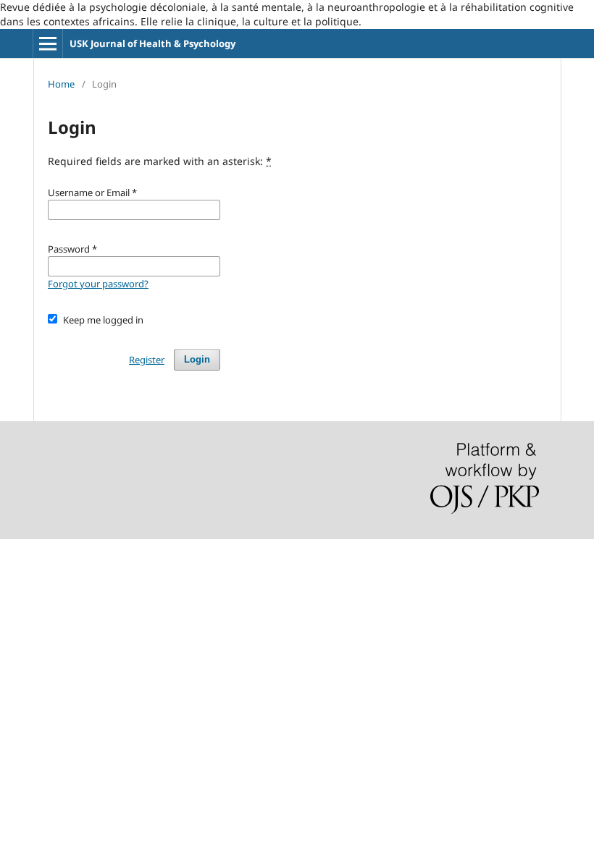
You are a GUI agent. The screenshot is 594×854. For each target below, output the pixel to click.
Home (61, 83)
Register (146, 359)
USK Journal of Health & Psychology (152, 43)
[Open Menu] (47, 43)
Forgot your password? (98, 283)
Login (197, 359)
